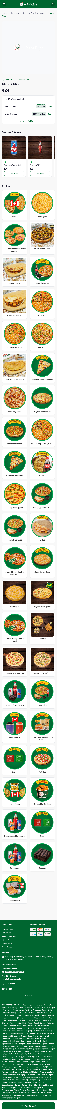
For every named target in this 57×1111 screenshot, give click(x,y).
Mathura (37, 1059)
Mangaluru (28, 1059)
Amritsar (36, 1008)
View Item (14, 173)
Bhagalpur (13, 1015)
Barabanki (6, 1013)
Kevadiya (28, 1051)
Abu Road (18, 1005)
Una (3, 1093)
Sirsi (11, 1087)
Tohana (23, 1090)
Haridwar (5, 1041)
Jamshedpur (15, 1046)
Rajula (40, 1077)
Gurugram (6, 1038)
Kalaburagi (30, 1049)
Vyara (42, 1095)
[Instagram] (7, 989)
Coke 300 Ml (35, 165)
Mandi (49, 1057)
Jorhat (5, 1049)
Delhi (24, 1026)
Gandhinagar (48, 1031)
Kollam (11, 1054)
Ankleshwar (7, 1010)
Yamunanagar (7, 1098)
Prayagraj (21, 1075)
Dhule (32, 1028)
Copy (50, 106)
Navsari (26, 1069)
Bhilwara (43, 1015)
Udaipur (38, 1090)
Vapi (29, 1093)
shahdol (17, 1085)
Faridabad (6, 1031)
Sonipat (29, 1087)
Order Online (6, 933)
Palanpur (48, 1069)
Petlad (4, 1075)
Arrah (21, 1010)
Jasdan (24, 1046)
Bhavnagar (29, 1015)
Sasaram (28, 1082)
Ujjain (51, 1090)
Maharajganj (20, 1057)
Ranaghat (47, 1077)
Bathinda (32, 1013)
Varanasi (35, 1093)
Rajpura (34, 1077)
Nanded (43, 1067)
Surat (44, 1087)
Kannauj (45, 1049)
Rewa (17, 1080)
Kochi (42, 1051)
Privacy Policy (7, 943)
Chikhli (29, 1023)
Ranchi (4, 1080)
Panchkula (13, 1072)
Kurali (27, 1054)
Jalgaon (44, 1044)
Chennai (5, 1023)
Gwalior (22, 1038)
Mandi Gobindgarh (9, 1059)
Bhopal (50, 1015)
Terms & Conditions (9, 936)
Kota (17, 1054)
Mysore (15, 1067)
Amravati (22, 1008)
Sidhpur (25, 1085)
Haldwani (30, 1038)
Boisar (51, 1018)
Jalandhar (36, 1044)
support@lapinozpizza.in (14, 972)
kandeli (38, 1049)
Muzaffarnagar (44, 1064)
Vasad (42, 1093)
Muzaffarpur (6, 1067)
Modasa (26, 1062)
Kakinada (21, 1049)
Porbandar (12, 1075)
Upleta (8, 1093)
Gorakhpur (16, 1036)
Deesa (5, 1026)
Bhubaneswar (7, 1018)
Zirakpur (17, 1098)
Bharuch (21, 1015)
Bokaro (4, 1020)
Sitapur (17, 1087)
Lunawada (50, 1054)
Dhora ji (26, 1028)
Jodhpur (51, 1046)
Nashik (49, 1067)
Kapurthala (7, 1051)
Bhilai (37, 1015)
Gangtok (5, 1033)
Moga (32, 1062)
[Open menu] (4, 4)
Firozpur (28, 1031)
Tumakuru (30, 1090)
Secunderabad (7, 1085)
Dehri (19, 1026)
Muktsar (20, 1064)
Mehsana (12, 1062)
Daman (42, 1023)
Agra (30, 1005)
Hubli (44, 1041)
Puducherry (30, 1075)
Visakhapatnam (18, 1095)
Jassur (30, 1046)
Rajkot (15, 1077)
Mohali (37, 1062)
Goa (26, 1033)
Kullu (22, 1054)
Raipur (50, 1075)
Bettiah (5, 1015)
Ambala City (12, 1008)
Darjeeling (50, 1023)
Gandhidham (37, 1031)
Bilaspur (37, 1018)
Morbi (4, 1064)
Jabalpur (21, 1044)
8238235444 (10, 983)
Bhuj (15, 1018)
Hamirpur (43, 1038)
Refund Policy (7, 940)
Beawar (39, 1013)
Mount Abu (12, 1064)
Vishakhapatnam (31, 1095)
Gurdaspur (44, 1036)
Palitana (5, 1072)
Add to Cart (30, 1106)
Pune (38, 1075)
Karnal (14, 1051)
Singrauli (49, 1085)
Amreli (29, 1008)
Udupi (45, 1090)
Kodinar (49, 1051)
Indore (14, 1044)
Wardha (48, 1095)
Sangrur (20, 1082)
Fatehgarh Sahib (17, 1031)
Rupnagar (32, 1080)
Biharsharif (22, 1018)
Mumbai (28, 1064)
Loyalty (28, 996)
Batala (25, 1013)
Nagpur (35, 1067)
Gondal (45, 1033)
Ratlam (11, 1080)
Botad (31, 1020)
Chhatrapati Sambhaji (17, 1023)
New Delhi (34, 1069)
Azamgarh (37, 1010)
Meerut (4, 1062)
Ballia (50, 1010)
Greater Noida (26, 1036)
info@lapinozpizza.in (13, 979)
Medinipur (45, 1059)
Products (15, 13)
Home (4, 13)
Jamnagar (6, 1046)
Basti (19, 1013)
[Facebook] (3, 989)
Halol (37, 1038)
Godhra (32, 1033)
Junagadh (13, 1049)
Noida (41, 1069)
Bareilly (13, 1013)
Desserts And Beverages (33, 13)
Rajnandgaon (24, 1077)
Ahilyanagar (38, 1005)
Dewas (4, 1028)
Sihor (31, 1085)
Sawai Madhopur (38, 1082)
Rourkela (23, 1080)
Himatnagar (14, 1041)
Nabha (22, 1067)
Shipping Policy (7, 929)
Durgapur (47, 1028)
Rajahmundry (7, 1077)
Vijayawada (6, 1095)
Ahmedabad (48, 1005)
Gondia (52, 1033)
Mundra (35, 1064)
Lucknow (33, 1054)
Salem (4, 1082)
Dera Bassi (45, 1026)
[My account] (53, 4)
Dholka (19, 1028)
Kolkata (5, 1054)
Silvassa (42, 1085)
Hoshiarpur (30, 1041)
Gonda (38, 1033)
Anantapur (51, 1008)
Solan (23, 1087)
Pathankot (28, 1072)
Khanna (36, 1051)
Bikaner (30, 1018)
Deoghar (31, 1026)
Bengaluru (47, 1013)
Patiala (35, 1072)
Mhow (19, 1062)
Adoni (25, 1005)
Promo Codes (7, 947)
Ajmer (4, 1008)
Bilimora (44, 1018)
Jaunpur (37, 1046)
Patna (42, 1072)
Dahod (36, 1023)
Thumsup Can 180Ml (12, 165)
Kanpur (52, 1049)
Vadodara (16, 1093)
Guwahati (14, 1038)
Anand (43, 1008)
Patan (20, 1072)
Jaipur (28, 1044)
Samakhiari (12, 1082)
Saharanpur (46, 1080)
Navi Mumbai (17, 1069)
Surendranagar (7, 1090)
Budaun (37, 1020)
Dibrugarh (39, 1028)
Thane (16, 1090)
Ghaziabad (19, 1033)
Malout (36, 1057)
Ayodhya (28, 1010)
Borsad (25, 1020)
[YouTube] (10, 989)
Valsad (23, 1093)
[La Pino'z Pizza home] (28, 4)
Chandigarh (46, 1020)
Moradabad (46, 1062)
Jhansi (44, 1046)
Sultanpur (37, 1087)
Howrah (38, 1041)
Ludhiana (41, 1054)
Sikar (36, 1085)
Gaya (12, 1033)
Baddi (44, 1010)
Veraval (49, 1093)
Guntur (36, 1036)
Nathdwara (6, 1069)
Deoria (37, 1026)
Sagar (39, 1080)
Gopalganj (7, 1036)
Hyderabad (6, 1044)
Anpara (15, 1010)
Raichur (44, 1075)
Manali (43, 1057)
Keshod (21, 1051)
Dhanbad (11, 1028)
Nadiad (28, 1067)
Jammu (51, 1044)
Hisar (23, 1041)
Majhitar (30, 1057)
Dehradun (12, 1026)
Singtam (5, 1087)
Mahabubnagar (8, 1057)
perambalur (49, 1072)
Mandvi (20, 1059)
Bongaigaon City (14, 1020)
